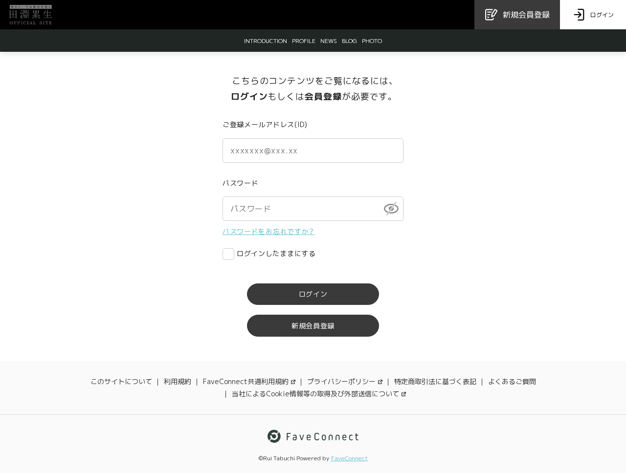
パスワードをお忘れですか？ (268, 231)
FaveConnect (349, 458)
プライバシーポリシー (341, 381)
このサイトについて (121, 381)
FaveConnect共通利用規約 (246, 381)
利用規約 (177, 381)
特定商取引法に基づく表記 (435, 381)
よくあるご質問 (512, 381)
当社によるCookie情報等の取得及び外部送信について (315, 393)
